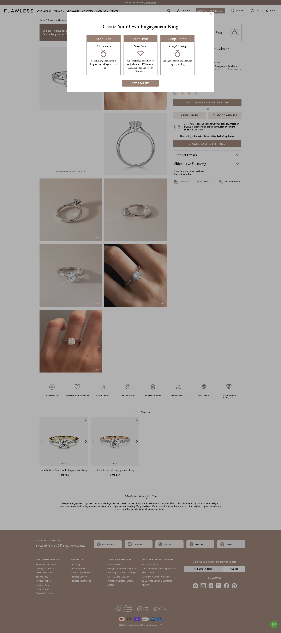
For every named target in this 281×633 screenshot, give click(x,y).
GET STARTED (141, 83)
